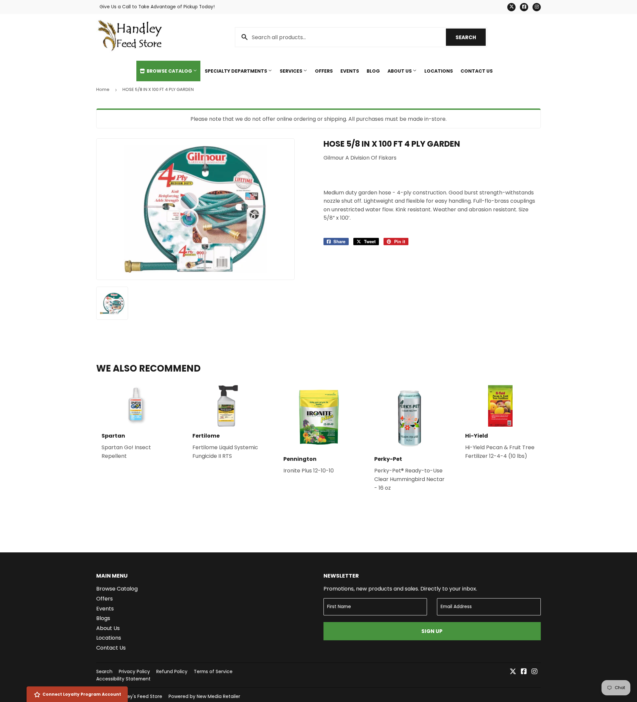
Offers (324, 71)
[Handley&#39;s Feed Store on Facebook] (524, 672)
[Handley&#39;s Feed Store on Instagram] (534, 672)
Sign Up (432, 631)
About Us (400, 71)
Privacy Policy (134, 671)
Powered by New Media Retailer (204, 696)
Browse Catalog (169, 71)
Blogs (103, 618)
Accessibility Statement (123, 678)
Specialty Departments (236, 71)
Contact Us (476, 71)
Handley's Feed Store (138, 696)
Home (102, 89)
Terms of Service (213, 671)
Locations (438, 71)
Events (349, 71)
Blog (373, 71)
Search (471, 37)
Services (291, 71)
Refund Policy (171, 671)
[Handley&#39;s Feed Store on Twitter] (513, 672)
